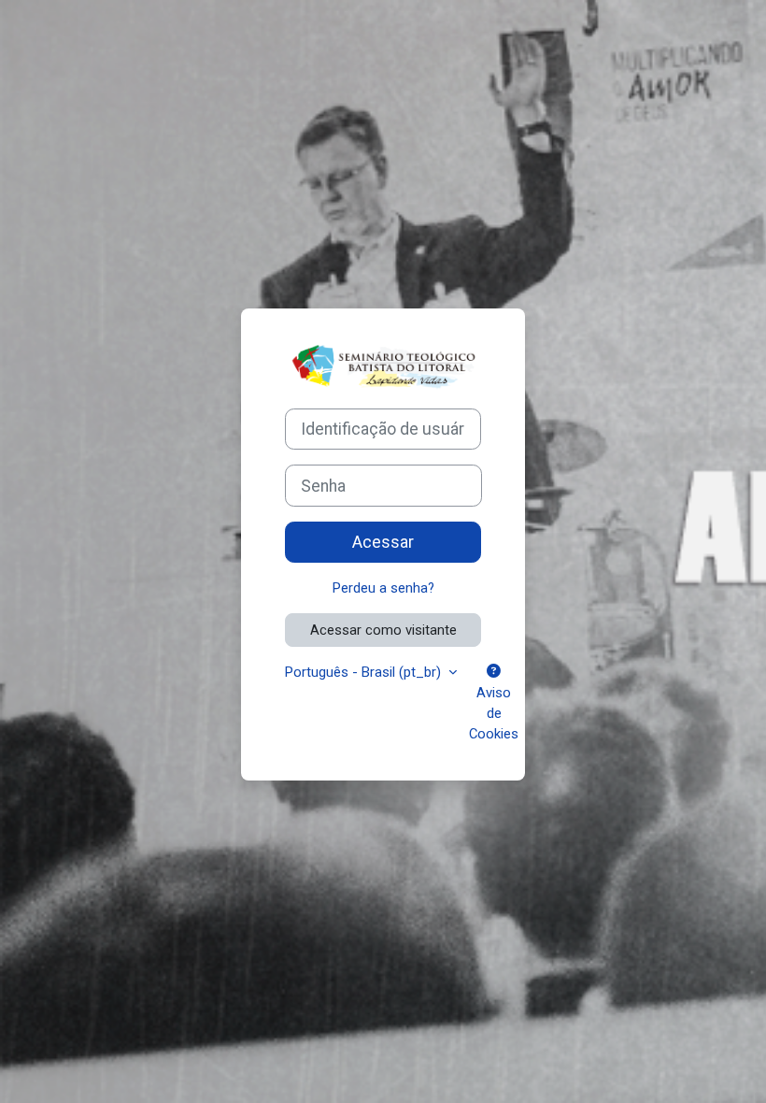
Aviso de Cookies (493, 713)
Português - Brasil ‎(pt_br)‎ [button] (365, 672)
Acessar (383, 542)
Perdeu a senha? (383, 588)
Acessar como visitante (383, 630)
